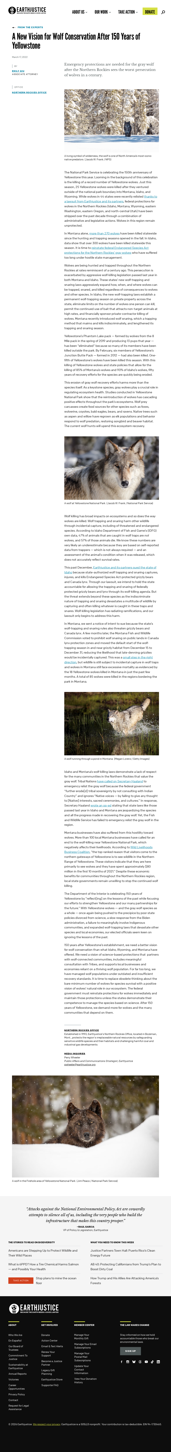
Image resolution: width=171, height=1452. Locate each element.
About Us (78, 12)
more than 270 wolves (104, 233)
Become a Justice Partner (51, 1362)
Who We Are (15, 1335)
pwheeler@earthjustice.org (80, 1064)
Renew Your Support (48, 1353)
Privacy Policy (17, 1394)
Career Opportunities (17, 1386)
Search (162, 11)
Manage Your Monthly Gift (81, 1336)
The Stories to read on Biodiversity (31, 1242)
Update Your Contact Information (81, 1369)
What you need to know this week (112, 1242)
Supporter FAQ (49, 1385)
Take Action (126, 12)
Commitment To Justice (18, 1357)
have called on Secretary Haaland (120, 781)
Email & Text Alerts (52, 1346)
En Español (15, 1340)
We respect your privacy (46, 1424)
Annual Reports (18, 1373)
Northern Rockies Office (29, 92)
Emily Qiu (18, 70)
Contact (13, 1400)
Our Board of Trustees (16, 1348)
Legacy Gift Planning (48, 1371)
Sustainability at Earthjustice (18, 1366)
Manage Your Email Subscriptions (85, 1345)
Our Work (101, 12)
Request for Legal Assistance (19, 1407)
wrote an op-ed (101, 805)
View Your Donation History (85, 1380)
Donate (150, 12)
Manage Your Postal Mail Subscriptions (82, 1357)
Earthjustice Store (51, 1379)
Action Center (49, 1340)
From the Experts (30, 27)
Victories (14, 1379)
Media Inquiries (74, 1053)
